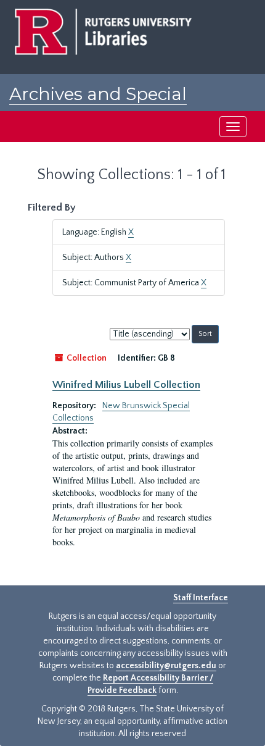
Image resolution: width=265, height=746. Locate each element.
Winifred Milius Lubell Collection (126, 384)
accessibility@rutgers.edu (166, 666)
